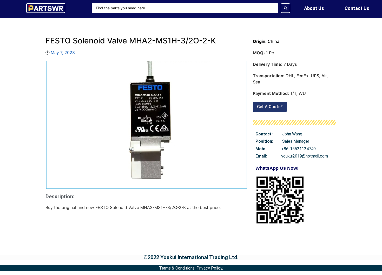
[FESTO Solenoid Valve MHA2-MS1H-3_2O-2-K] (146, 125)
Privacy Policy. (209, 268)
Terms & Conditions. (177, 268)
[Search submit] (285, 8)
